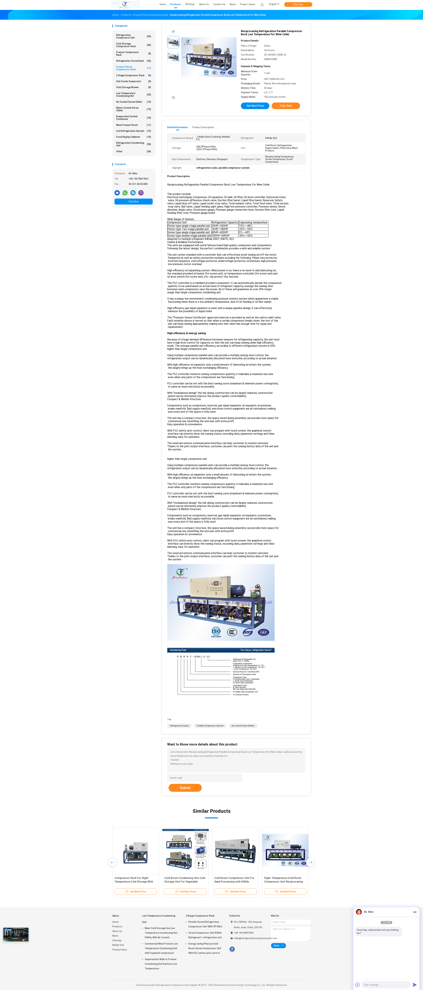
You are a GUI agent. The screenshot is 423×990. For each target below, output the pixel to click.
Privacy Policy (119, 949)
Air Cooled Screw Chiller (133, 102)
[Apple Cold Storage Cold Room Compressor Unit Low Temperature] (185, 850)
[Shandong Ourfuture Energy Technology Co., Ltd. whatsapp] (125, 192)
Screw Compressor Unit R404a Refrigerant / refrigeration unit (205, 935)
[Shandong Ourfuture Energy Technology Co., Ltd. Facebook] (232, 949)
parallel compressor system (210, 726)
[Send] (414, 984)
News (115, 935)
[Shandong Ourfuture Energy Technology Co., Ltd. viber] (141, 192)
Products (117, 926)
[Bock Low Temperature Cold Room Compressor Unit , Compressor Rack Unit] (285, 850)
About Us (117, 931)
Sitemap (116, 940)
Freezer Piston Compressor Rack (133, 68)
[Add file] (357, 984)
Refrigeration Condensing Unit (133, 144)
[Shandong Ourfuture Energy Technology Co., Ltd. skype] (133, 192)
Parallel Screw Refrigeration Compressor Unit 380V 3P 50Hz (205, 924)
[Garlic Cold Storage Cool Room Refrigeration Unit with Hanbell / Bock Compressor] (235, 850)
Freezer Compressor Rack (133, 53)
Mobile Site (118, 945)
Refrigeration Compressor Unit (133, 36)
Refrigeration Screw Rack (133, 61)
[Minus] (415, 912)
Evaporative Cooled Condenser (133, 117)
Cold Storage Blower (133, 87)
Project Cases (247, 4)
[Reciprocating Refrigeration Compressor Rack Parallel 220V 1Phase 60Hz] (136, 850)
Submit (185, 788)
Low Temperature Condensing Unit (133, 94)
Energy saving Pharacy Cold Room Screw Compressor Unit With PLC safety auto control (204, 948)
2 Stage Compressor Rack (133, 75)
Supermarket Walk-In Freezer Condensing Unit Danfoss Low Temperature (161, 964)
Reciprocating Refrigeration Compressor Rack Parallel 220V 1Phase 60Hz (134, 881)
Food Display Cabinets (133, 137)
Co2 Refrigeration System (133, 131)
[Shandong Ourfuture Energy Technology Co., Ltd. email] (117, 192)
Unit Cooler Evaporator (133, 81)
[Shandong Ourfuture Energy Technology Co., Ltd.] (125, 5)
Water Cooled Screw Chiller (133, 109)
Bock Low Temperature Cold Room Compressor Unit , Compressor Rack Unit (285, 881)
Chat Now (298, 4)
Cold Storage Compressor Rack (133, 45)
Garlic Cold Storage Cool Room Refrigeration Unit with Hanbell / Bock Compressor (233, 881)
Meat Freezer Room (133, 125)
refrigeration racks (179, 726)
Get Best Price (255, 105)
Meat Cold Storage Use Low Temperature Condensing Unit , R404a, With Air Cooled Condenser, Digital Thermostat (161, 933)
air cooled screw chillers (243, 726)
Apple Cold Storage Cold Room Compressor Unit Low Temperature (183, 881)
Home (115, 922)
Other (133, 151)
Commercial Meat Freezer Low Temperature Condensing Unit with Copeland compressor (161, 948)
